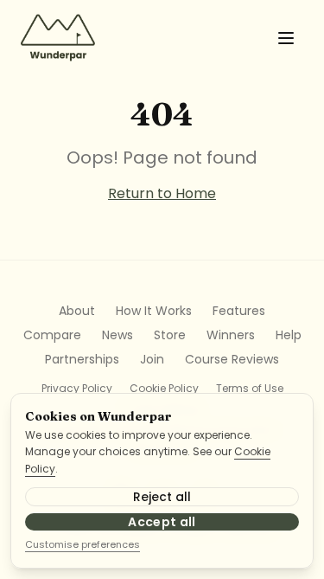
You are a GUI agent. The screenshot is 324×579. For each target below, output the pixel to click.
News (117, 335)
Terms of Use (249, 389)
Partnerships (82, 359)
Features (239, 310)
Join (152, 359)
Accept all (162, 522)
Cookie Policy (164, 389)
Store (170, 335)
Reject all (162, 496)
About (77, 310)
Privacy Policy (76, 389)
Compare (52, 335)
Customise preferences (82, 544)
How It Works (154, 310)
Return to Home (162, 193)
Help (289, 335)
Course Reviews (232, 359)
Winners (230, 335)
